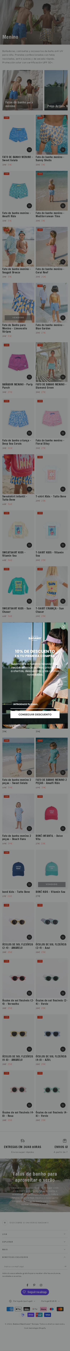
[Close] (63, 626)
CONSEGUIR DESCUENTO (35, 714)
